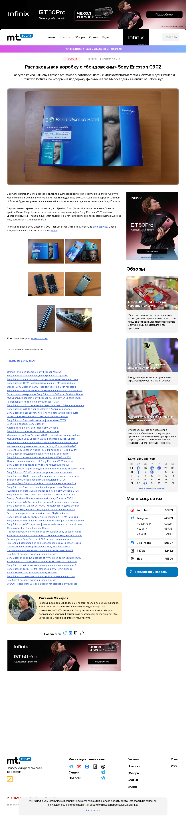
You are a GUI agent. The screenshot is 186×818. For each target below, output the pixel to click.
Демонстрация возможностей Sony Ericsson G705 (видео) (40, 461)
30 (172, 468)
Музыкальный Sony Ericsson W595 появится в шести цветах (41, 438)
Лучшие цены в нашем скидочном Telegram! (93, 49)
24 (131, 468)
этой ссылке (100, 226)
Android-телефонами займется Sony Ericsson (32, 427)
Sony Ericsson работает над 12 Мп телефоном (33, 431)
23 (145, 483)
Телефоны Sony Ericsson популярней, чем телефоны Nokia (41, 509)
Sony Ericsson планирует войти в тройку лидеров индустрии (41, 576)
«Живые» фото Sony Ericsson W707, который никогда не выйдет (43, 435)
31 (131, 471)
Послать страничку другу (21, 360)
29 (165, 468)
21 (131, 483)
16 (145, 479)
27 (152, 468)
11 (159, 475)
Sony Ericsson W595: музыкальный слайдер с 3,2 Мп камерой (42, 516)
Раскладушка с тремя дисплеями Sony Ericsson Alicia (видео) (42, 561)
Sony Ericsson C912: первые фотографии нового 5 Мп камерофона (45, 405)
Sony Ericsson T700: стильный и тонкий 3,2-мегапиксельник (41, 494)
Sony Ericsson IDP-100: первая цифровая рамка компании (39, 472)
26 (145, 468)
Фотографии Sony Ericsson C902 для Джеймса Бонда (37, 416)
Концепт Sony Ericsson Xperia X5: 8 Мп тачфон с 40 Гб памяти (42, 449)
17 (152, 479)
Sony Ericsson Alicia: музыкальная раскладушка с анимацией (41, 565)
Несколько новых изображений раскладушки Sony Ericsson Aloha (44, 535)
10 (152, 475)
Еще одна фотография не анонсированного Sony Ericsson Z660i (44, 542)
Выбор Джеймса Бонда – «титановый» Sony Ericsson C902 (40, 498)
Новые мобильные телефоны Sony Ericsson (32, 572)
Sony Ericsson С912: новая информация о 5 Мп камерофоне (41, 383)
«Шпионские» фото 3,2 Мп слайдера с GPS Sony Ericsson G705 (43, 490)
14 (131, 479)
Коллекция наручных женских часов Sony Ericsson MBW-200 (41, 446)
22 (138, 483)
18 (159, 479)
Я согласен (93, 810)
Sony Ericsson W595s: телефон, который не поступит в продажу (43, 502)
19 (166, 479)
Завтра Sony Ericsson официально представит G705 (36, 479)
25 (138, 468)
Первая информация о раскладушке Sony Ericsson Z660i (40, 550)
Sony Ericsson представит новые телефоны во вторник (38, 453)
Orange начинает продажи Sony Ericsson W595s (34, 371)
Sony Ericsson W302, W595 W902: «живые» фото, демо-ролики (43, 505)
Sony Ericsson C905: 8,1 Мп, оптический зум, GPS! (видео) (39, 568)
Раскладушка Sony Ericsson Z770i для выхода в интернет (39, 539)
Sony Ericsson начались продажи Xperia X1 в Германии (37, 375)
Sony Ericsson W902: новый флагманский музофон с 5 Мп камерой (45, 520)
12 (166, 475)
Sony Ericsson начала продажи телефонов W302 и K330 (39, 457)
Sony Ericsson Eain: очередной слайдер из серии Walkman (40, 487)
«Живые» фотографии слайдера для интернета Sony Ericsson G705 (45, 468)
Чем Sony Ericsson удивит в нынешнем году (32, 554)
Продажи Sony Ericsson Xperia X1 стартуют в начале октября (41, 483)
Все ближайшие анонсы (152, 488)
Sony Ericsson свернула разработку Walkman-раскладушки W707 (44, 557)
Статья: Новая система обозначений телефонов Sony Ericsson (42, 583)
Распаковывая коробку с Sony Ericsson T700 (33, 401)
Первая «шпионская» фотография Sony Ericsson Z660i (38, 546)
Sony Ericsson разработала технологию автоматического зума (42, 412)
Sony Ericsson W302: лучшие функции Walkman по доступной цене (44, 524)
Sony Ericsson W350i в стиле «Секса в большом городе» (39, 409)
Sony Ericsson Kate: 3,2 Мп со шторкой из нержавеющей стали (42, 379)
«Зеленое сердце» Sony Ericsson (25, 423)
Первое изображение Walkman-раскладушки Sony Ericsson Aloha (44, 531)
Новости (72, 59)
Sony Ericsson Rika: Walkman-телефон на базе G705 (36, 420)
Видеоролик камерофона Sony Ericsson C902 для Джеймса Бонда (45, 394)
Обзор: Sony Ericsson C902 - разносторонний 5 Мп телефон (41, 386)
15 (138, 479)
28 (159, 468)
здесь (54, 230)
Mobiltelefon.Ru (39, 338)
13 (173, 475)
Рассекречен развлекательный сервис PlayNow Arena (37, 513)
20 (172, 479)
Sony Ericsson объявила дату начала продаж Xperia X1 (38, 464)
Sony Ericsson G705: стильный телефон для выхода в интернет (43, 476)
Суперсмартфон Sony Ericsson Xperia (28, 528)
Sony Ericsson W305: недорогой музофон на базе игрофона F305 (44, 390)
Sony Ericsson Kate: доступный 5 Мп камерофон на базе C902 (42, 442)
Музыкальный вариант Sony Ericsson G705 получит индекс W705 (44, 397)
